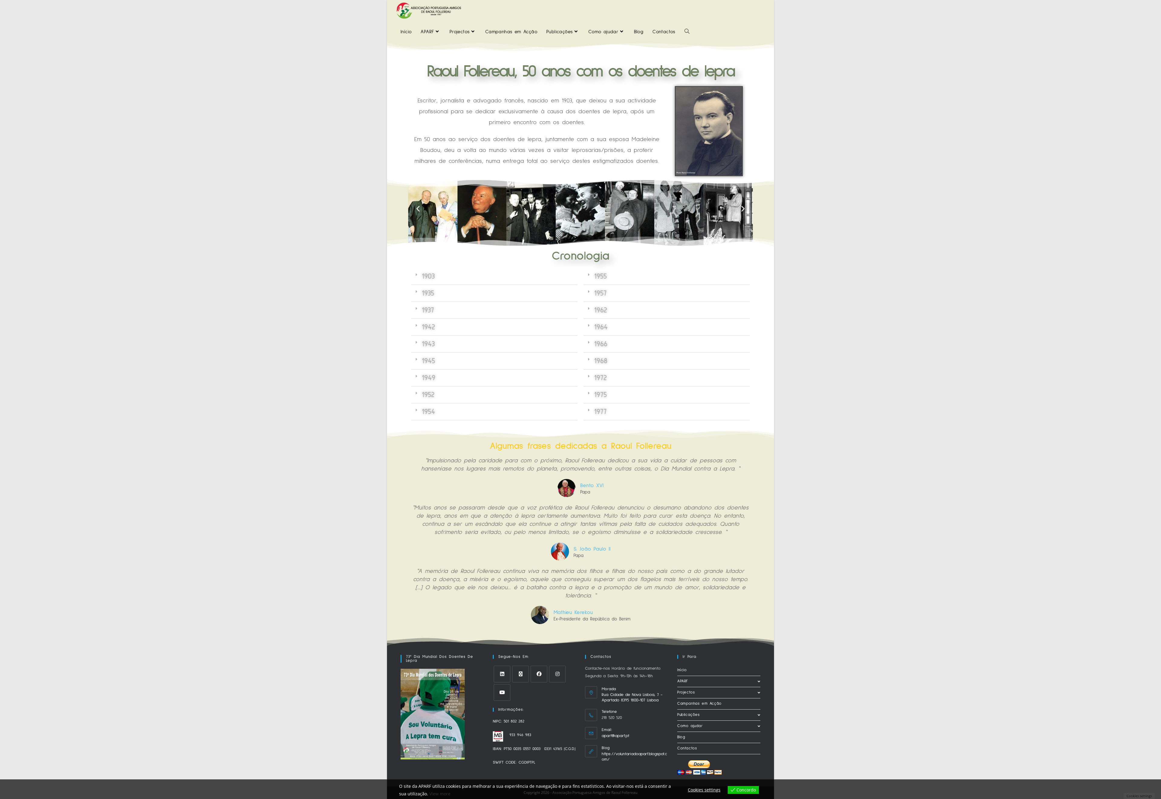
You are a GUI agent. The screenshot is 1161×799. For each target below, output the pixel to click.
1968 (600, 361)
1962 (600, 310)
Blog (681, 737)
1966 (600, 344)
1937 (428, 310)
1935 (428, 293)
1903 (428, 276)
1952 (428, 395)
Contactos (687, 748)
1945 (428, 361)
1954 (428, 412)
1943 (428, 344)
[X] (520, 674)
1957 (600, 293)
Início (682, 670)
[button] (418, 208)
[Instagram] (557, 674)
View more (439, 794)
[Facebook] (539, 674)
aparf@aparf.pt (615, 736)
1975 (600, 395)
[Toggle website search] (687, 31)
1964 (601, 327)
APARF (682, 681)
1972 (600, 378)
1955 (600, 276)
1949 (428, 378)
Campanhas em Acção (699, 704)
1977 (600, 412)
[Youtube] (502, 692)
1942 (428, 327)
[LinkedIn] (502, 674)
